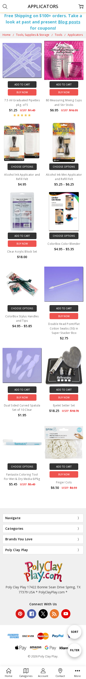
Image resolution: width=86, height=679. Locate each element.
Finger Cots (64, 482)
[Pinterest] (20, 613)
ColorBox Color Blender (63, 244)
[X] (43, 613)
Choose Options (22, 166)
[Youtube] (65, 613)
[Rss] (54, 613)
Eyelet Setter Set (64, 405)
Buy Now (22, 92)
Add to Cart (22, 84)
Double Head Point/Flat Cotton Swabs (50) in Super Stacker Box (64, 328)
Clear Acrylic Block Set (22, 252)
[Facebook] (31, 613)
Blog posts (69, 22)
